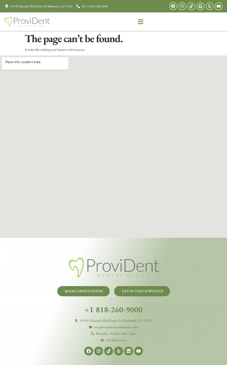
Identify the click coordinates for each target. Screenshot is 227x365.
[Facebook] (173, 6)
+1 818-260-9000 (113, 309)
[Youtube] (219, 6)
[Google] (200, 6)
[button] (140, 21)
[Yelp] (209, 6)
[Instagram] (182, 6)
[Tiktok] (191, 6)
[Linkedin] (128, 351)
